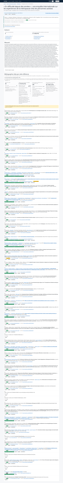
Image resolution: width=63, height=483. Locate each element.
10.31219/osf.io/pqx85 (15, 258)
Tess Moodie (18, 417)
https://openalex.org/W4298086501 (27, 369)
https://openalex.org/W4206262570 (27, 342)
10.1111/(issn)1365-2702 (13, 437)
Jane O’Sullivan (18, 346)
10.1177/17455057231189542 (14, 419)
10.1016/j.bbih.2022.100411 (14, 342)
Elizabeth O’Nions (7, 185)
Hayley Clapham (11, 417)
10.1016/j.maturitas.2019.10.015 (14, 290)
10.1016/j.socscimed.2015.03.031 (14, 132)
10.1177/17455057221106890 (14, 278)
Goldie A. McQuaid (13, 459)
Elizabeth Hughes (30, 172)
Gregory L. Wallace (19, 459)
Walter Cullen (37, 346)
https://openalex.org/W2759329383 (28, 194)
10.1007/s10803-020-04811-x (14, 355)
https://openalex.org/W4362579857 (28, 187)
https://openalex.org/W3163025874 (27, 296)
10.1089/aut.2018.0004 (13, 232)
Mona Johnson (30, 346)
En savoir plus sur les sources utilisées (52, 13)
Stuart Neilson (13, 346)
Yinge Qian (11, 230)
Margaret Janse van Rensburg (39, 36)
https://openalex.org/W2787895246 (28, 213)
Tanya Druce (13, 300)
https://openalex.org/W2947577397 (27, 284)
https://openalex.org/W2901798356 (27, 264)
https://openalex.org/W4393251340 (27, 258)
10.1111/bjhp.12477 (13, 315)
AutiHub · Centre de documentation (19, 176)
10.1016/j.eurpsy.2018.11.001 (14, 264)
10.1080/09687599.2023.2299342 (14, 309)
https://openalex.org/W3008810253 (27, 155)
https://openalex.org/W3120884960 (27, 355)
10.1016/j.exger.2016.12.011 (14, 162)
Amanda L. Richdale (14, 429)
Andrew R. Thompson (14, 282)
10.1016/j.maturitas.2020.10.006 (14, 330)
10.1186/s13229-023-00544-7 (14, 125)
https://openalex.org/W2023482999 (26, 138)
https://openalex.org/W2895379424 (28, 251)
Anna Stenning (6, 471)
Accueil (9, 1)
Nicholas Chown (7, 172)
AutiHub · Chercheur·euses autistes (9, 176)
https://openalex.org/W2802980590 (26, 232)
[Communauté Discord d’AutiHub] (51, 1)
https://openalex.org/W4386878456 (27, 419)
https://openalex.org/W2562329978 (27, 162)
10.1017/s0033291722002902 (14, 369)
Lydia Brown (6, 191)
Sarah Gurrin (24, 417)
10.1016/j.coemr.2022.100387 (14, 119)
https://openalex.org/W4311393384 (26, 425)
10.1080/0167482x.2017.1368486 (14, 194)
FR (54, 1)
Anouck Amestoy (30, 365)
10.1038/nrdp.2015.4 (13, 226)
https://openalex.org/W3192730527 (27, 168)
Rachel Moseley (7, 37)
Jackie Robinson (13, 172)
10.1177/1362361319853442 (14, 284)
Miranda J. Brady (37, 38)
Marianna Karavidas (7, 359)
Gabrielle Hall (30, 417)
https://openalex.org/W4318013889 (28, 323)
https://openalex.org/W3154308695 (27, 361)
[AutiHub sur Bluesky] (49, 1)
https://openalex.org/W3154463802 (25, 219)
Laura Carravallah (24, 346)
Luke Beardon (19, 172)
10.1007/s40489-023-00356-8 (14, 375)
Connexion (57, 1)
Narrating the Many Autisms (18, 471)
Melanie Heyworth (14, 236)
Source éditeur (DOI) (15, 21)
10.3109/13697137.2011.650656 (14, 213)
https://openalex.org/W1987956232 (28, 132)
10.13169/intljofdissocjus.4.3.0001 (15, 478)
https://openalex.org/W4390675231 (28, 309)
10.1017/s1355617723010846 (14, 405)
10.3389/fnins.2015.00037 (13, 138)
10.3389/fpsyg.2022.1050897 (14, 181)
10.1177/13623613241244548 (14, 200)
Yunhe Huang (6, 153)
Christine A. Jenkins (8, 36)
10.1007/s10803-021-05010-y (14, 361)
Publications (19, 3)
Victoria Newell (6, 123)
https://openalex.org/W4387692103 (27, 450)
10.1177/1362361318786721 (14, 245)
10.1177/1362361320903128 (14, 155)
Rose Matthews (7, 38)
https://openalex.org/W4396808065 (27, 462)
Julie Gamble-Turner (37, 37)
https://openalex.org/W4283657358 (27, 278)
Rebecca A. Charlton (26, 185)
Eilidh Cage (17, 294)
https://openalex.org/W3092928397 (28, 330)
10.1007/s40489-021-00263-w (14, 296)
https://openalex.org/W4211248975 (25, 226)
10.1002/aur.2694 (12, 432)
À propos (16, 1)
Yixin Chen (6, 268)
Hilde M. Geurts (37, 379)
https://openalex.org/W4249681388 (26, 437)
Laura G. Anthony (38, 340)
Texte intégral (21, 21)
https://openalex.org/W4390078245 (27, 405)
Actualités (12, 1)
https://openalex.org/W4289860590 (27, 119)
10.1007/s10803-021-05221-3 (14, 168)
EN (52, 1)
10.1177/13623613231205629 (14, 450)
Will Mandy (20, 166)
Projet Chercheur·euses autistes (11, 3)
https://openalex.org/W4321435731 (27, 375)
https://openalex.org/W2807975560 (27, 245)
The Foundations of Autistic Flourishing (27, 236)
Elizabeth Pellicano (7, 236)
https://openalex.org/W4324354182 (27, 125)
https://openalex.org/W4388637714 (25, 149)
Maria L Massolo (29, 230)
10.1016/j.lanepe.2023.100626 (14, 187)
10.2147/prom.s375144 (13, 425)
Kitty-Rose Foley (18, 153)
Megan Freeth (26, 282)
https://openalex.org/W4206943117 (27, 388)
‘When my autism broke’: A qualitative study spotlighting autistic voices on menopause (39, 300)
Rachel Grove (6, 417)
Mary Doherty (6, 346)
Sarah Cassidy (32, 123)
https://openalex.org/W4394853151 (27, 200)
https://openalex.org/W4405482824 (29, 478)
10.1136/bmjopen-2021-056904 (14, 348)
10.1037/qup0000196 (13, 219)
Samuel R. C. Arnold (12, 153)
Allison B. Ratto (35, 459)
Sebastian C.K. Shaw (7, 448)
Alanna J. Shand (20, 255)
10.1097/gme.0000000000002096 (14, 323)
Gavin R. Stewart (29, 255)
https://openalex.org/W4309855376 (27, 181)
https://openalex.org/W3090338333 (25, 315)
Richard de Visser (14, 359)
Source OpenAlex (7, 21)
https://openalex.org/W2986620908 (28, 290)
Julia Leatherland (37, 172)
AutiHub (5, 1)
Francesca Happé (14, 255)
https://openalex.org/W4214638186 (24, 432)
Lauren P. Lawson (32, 429)
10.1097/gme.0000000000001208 (14, 251)
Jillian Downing (24, 172)
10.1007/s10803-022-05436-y (14, 388)
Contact (20, 1)
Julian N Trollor (24, 153)
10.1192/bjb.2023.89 (13, 149)
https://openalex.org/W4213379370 (28, 348)
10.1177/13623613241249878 (14, 462)
